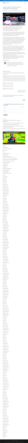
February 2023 (5, 239)
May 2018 (4, 320)
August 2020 (5, 279)
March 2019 (5, 305)
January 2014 (5, 400)
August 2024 (5, 213)
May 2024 (4, 218)
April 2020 (5, 285)
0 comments (18, 10)
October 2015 (5, 367)
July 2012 (4, 427)
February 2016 (5, 361)
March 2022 (5, 256)
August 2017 (5, 334)
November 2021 (6, 262)
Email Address (5, 107)
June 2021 (5, 263)
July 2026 (4, 178)
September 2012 (6, 424)
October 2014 (5, 386)
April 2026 (5, 182)
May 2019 (4, 302)
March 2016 (5, 360)
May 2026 (4, 181)
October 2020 (5, 276)
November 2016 (6, 348)
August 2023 (5, 231)
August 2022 (5, 248)
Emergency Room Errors (7, 156)
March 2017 (5, 341)
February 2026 (5, 185)
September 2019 (6, 296)
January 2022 (5, 259)
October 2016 (5, 349)
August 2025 (5, 195)
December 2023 (6, 225)
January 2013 (5, 418)
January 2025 (5, 205)
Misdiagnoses (5, 165)
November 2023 (6, 227)
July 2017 (4, 335)
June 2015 (5, 374)
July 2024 (4, 215)
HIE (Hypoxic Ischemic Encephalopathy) (10, 159)
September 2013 (6, 406)
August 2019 (5, 297)
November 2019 (6, 293)
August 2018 (5, 315)
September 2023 (6, 230)
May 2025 (4, 199)
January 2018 (5, 326)
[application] (14, 138)
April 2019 (5, 303)
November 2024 (6, 208)
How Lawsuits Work (6, 162)
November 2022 (6, 244)
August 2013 (5, 407)
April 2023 (5, 236)
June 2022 (5, 251)
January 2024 (5, 224)
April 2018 (5, 322)
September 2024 (6, 211)
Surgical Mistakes (15, 10)
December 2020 (6, 273)
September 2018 (6, 314)
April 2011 (5, 436)
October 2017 (5, 331)
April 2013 (5, 413)
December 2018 (6, 309)
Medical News (5, 164)
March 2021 (5, 268)
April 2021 (5, 267)
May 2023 (4, 234)
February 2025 (5, 204)
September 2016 (6, 351)
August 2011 (5, 432)
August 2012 (5, 426)
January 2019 (5, 308)
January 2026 (5, 187)
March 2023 (5, 237)
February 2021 (5, 270)
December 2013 (6, 401)
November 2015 (6, 366)
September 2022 (6, 247)
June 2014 (5, 392)
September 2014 (6, 387)
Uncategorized (5, 171)
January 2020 (5, 289)
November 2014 (6, 384)
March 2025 (5, 202)
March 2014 (5, 397)
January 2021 (5, 271)
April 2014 (5, 395)
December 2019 (6, 291)
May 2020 (4, 283)
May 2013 (4, 412)
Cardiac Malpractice (6, 153)
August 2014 (5, 389)
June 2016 (5, 355)
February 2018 (5, 325)
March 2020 (5, 286)
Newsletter (5, 167)
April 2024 (5, 219)
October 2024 (5, 210)
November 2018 (6, 311)
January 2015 (5, 381)
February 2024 (5, 222)
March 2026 (5, 184)
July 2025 (4, 196)
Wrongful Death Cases (7, 173)
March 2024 (5, 221)
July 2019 (4, 299)
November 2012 (6, 421)
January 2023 (5, 241)
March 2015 (5, 378)
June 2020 (5, 282)
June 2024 (5, 216)
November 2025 (6, 190)
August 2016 (5, 352)
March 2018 (5, 323)
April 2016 (5, 358)
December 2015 (6, 364)
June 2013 (5, 410)
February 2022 (5, 257)
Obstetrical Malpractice (7, 168)
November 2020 (6, 274)
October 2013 (5, 404)
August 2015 (5, 371)
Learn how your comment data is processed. (13, 96)
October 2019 (5, 294)
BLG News (5, 150)
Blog (11, 10)
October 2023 (5, 228)
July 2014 (4, 390)
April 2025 (5, 201)
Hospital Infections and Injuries (8, 161)
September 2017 (6, 332)
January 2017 (5, 345)
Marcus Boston (5, 10)
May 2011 (4, 435)
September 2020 (6, 277)
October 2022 (5, 245)
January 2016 (5, 363)
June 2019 (5, 300)
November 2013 (6, 403)
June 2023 (5, 233)
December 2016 (6, 346)
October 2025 (5, 192)
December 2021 (6, 260)
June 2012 (5, 429)
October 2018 (5, 312)
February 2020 (5, 288)
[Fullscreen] (24, 143)
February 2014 (5, 398)
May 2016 (4, 357)
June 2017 (5, 337)
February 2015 (5, 380)
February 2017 (5, 343)
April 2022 (5, 254)
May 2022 (4, 253)
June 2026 (5, 179)
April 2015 (5, 377)
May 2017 (4, 338)
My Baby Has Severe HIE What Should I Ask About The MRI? (14, 128)
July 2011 (4, 433)
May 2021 (4, 265)
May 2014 (4, 393)
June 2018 (5, 319)
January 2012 (5, 430)
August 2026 (5, 176)
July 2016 (4, 354)
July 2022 (4, 250)
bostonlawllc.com (6, 60)
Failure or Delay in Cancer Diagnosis (9, 157)
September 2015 (6, 369)
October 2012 (5, 423)
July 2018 (4, 317)
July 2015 (4, 372)
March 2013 (5, 415)
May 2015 (4, 375)
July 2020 (4, 280)
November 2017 (6, 329)
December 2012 (6, 419)
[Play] (3, 143)
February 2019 (5, 306)
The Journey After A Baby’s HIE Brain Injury (11, 124)
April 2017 (5, 340)
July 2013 (4, 409)
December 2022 (6, 242)
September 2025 (6, 193)
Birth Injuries (5, 147)
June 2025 (5, 198)
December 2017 (6, 328)
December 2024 (6, 207)
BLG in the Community (7, 148)
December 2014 (6, 383)
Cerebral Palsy (5, 154)
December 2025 (6, 189)
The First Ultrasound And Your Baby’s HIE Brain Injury (13, 123)
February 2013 (5, 416)
